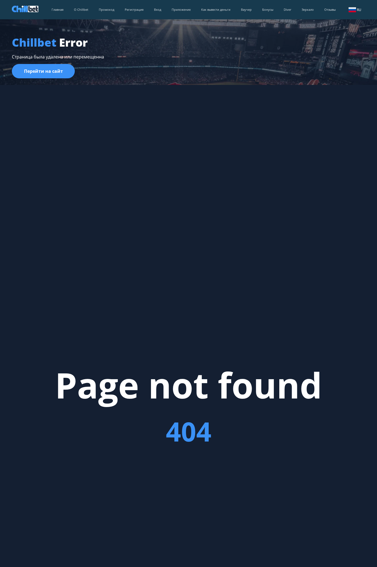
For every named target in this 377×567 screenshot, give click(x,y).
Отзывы (330, 9)
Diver (287, 9)
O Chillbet (81, 9)
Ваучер (246, 9)
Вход (157, 9)
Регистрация (134, 9)
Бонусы (267, 9)
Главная (57, 9)
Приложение (181, 9)
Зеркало (308, 9)
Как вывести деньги (215, 9)
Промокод (106, 9)
